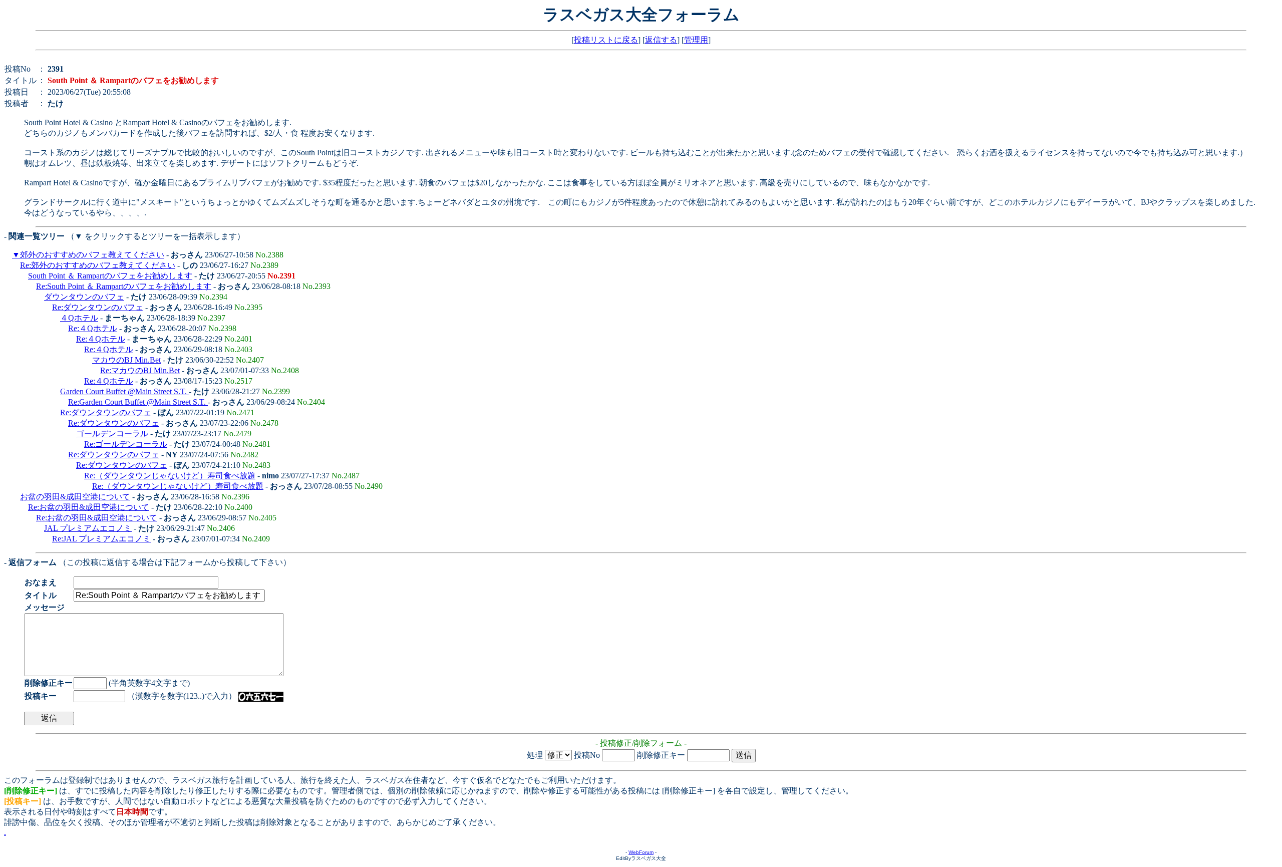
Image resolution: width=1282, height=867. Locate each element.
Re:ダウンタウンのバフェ (97, 307)
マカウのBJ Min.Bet (126, 360)
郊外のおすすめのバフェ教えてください (92, 254)
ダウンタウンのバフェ (84, 297)
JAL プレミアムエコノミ (88, 528)
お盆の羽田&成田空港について (75, 496)
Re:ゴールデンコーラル (125, 444)
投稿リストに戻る (606, 40)
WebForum (641, 852)
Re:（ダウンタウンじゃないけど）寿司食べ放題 (169, 475)
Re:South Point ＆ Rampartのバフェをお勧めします (123, 286)
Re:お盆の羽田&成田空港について (88, 507)
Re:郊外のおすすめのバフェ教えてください (97, 265)
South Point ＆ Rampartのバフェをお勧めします (110, 275)
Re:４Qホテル (92, 328)
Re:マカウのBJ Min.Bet (140, 370)
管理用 (696, 40)
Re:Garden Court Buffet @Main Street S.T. (138, 402)
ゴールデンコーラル (112, 433)
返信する (661, 40)
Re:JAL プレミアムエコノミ (101, 538)
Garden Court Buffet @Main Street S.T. (124, 391)
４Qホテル (79, 318)
